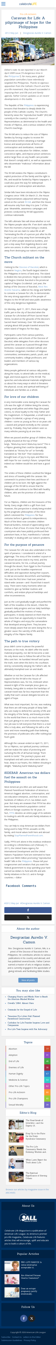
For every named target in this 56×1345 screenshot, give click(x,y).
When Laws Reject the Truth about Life (36, 1161)
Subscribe (5, 1337)
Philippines (13, 76)
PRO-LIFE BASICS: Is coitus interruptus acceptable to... (31, 1265)
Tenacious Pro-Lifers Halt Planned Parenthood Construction (24, 1017)
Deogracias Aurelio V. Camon (37, 33)
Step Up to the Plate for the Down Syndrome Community (36, 1136)
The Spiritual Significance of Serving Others (36, 1176)
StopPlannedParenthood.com (28, 835)
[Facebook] (23, 1318)
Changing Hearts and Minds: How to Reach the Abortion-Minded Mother (28, 997)
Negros (18, 270)
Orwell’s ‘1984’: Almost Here (21, 1003)
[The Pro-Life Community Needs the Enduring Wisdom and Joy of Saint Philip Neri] (17, 1150)
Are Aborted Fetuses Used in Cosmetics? (31, 1276)
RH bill (28, 202)
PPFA (11, 813)
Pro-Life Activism (28, 14)
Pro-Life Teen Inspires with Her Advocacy (27, 1029)
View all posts (28, 980)
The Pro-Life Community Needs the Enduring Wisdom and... (36, 1149)
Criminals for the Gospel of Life (22, 1009)
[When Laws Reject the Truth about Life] (17, 1164)
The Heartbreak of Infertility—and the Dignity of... (34, 1123)
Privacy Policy (30, 1340)
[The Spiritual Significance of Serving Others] (17, 1177)
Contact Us (17, 1337)
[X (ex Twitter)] (31, 1318)
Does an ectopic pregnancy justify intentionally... (29, 1291)
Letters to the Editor (32, 1337)
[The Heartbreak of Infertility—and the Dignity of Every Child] (17, 1124)
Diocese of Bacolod (28, 267)
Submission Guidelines (11, 1340)
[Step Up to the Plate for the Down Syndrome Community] (17, 1137)
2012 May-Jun (11, 33)
